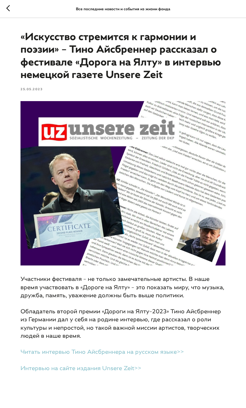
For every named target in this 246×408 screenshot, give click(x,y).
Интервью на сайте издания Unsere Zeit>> (80, 368)
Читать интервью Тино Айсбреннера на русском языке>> (102, 352)
